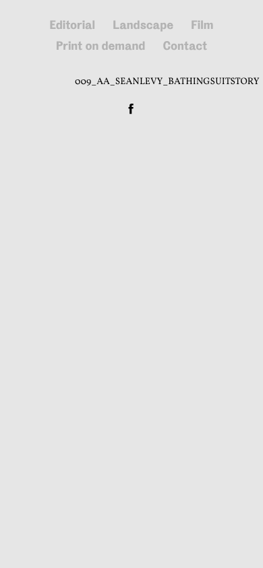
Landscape (143, 25)
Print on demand (101, 46)
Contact (185, 46)
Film (202, 25)
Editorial (73, 25)
